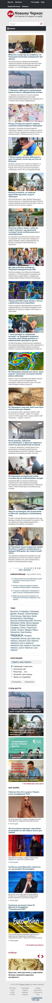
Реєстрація (35, 2)
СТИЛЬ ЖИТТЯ (14, 688)
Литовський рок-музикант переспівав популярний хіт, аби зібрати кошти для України (25, 830)
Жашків (21, 614)
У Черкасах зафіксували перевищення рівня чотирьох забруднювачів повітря (26, 591)
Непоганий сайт (19, 669)
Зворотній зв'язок (14, 6)
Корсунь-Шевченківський (21, 621)
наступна (27, 570)
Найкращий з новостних (22, 666)
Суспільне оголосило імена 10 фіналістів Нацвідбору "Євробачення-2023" (21, 907)
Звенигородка (31, 614)
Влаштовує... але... (20, 672)
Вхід (42, 2)
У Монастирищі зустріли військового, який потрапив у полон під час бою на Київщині (27, 580)
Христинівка (25, 632)
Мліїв (22, 623)
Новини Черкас (24, 984)
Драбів (13, 614)
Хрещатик (14, 632)
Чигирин (28, 636)
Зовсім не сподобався (22, 677)
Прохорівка (31, 625)
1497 (21, 570)
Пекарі (22, 625)
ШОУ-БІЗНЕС (13, 788)
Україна (28, 630)
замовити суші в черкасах (21, 643)
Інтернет (25, 994)
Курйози (25, 992)
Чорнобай (14, 638)
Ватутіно (14, 611)
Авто (37, 994)
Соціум (37, 988)
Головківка (24, 611)
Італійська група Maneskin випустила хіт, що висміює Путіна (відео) (24, 868)
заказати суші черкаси (28, 641)
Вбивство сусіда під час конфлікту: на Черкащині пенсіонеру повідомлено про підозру (26, 597)
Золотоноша (16, 616)
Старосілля (31, 628)
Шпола (23, 638)
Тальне (20, 630)
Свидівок (14, 628)
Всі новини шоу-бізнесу (35, 945)
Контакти (18, 2)
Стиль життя (37, 992)
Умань (35, 630)
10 (40, 568)
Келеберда (28, 618)
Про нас (10, 2)
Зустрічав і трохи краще (22, 674)
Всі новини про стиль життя (34, 783)
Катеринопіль (16, 618)
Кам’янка (27, 616)
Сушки (13, 630)
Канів (34, 616)
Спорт (12, 992)
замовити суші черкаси (20, 645)
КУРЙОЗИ (12, 953)
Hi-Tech (12, 994)
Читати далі (14, 823)
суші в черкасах (26, 648)
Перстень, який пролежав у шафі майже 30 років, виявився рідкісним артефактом (25, 975)
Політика (12, 988)
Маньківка (14, 623)
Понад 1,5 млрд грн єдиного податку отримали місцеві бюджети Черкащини (26, 586)
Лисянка (37, 621)
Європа (25, 990)
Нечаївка (14, 625)
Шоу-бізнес (38, 990)
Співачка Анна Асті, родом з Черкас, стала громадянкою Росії (23, 793)
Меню (12, 29)
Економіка (25, 988)
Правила (25, 6)
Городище (34, 611)
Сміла (22, 628)
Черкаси (16, 635)
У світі (12, 990)
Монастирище (32, 623)
